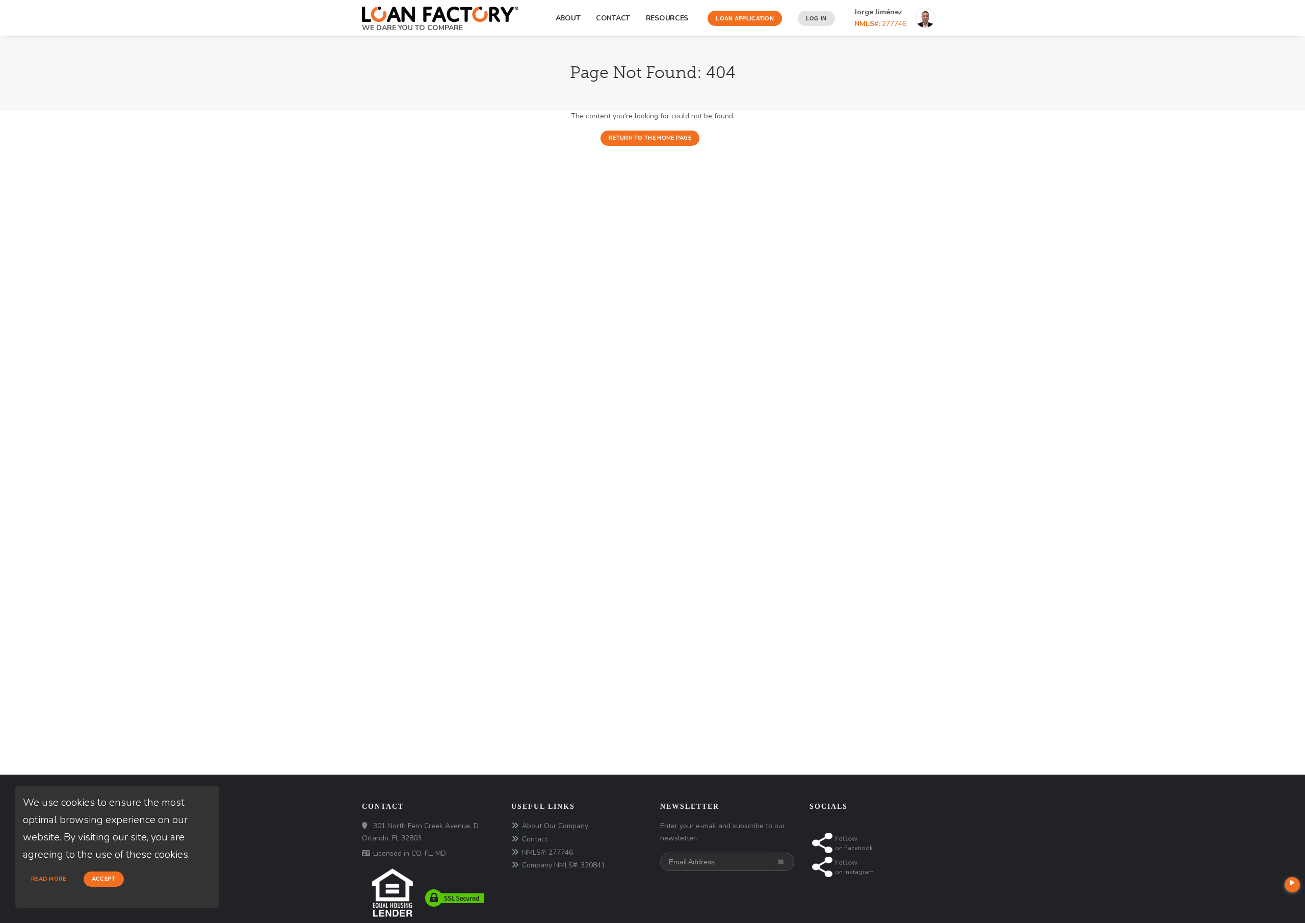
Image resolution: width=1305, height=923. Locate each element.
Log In (816, 18)
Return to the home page (650, 138)
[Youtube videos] (1292, 884)
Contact (613, 18)
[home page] (440, 11)
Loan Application (745, 18)
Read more (48, 879)
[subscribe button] (782, 862)
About (568, 18)
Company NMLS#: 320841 (563, 865)
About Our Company (555, 826)
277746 (880, 24)
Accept (104, 879)
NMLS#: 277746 (547, 852)
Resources (669, 18)
